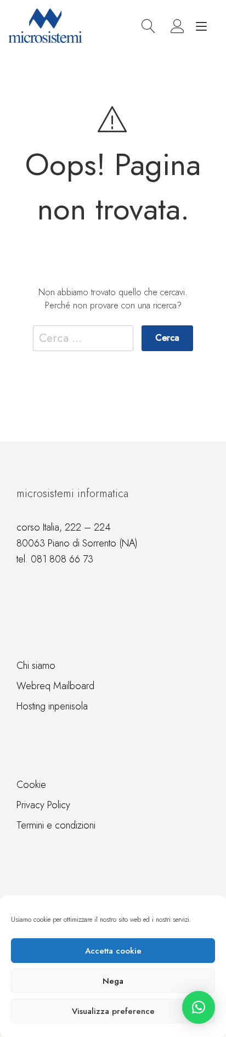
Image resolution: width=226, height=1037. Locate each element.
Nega (113, 981)
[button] (198, 1007)
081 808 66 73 (62, 559)
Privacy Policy (43, 805)
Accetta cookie (113, 951)
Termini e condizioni (55, 825)
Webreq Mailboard (55, 686)
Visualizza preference (113, 1011)
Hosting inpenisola (52, 706)
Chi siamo (35, 665)
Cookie (31, 784)
